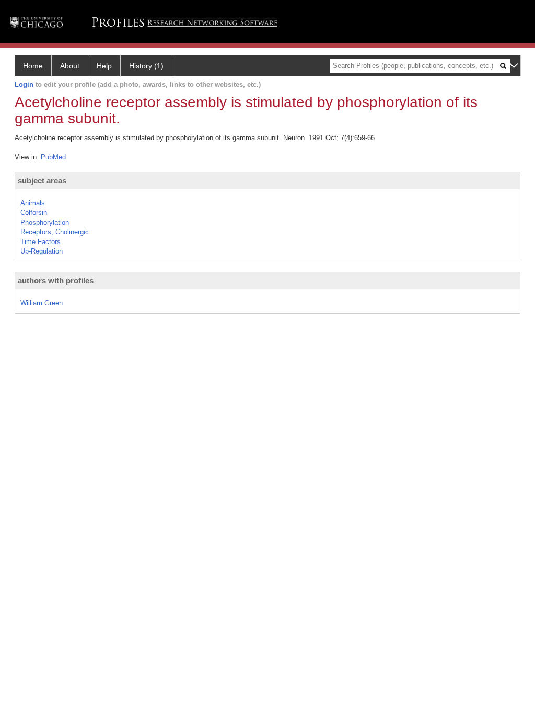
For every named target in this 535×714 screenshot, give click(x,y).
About (69, 66)
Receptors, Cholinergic (54, 232)
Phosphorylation (44, 222)
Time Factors (40, 242)
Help (104, 66)
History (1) (146, 66)
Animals (32, 203)
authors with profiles (56, 280)
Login (24, 84)
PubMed (53, 157)
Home (33, 66)
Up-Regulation (41, 251)
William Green (41, 303)
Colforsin (33, 212)
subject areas (42, 180)
